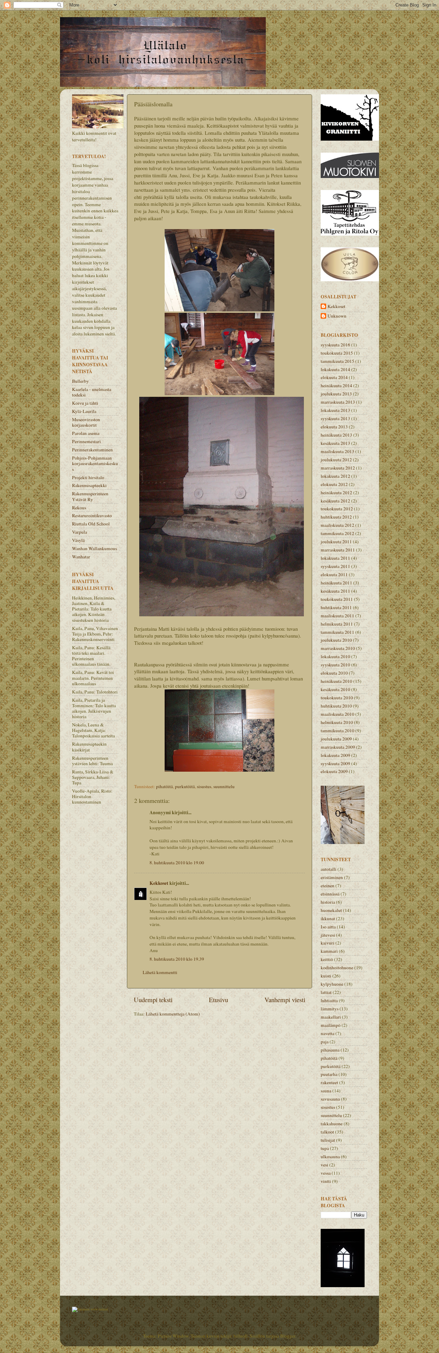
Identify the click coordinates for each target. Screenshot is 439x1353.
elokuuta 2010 (334, 673)
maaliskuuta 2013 (337, 451)
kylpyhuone (332, 984)
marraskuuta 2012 (338, 468)
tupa (325, 1148)
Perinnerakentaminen (92, 450)
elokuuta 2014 (334, 377)
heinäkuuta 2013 (336, 435)
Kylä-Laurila (84, 411)
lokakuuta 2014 (335, 369)
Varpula (79, 532)
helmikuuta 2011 (337, 624)
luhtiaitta (329, 1000)
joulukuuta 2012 (336, 459)
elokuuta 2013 (334, 427)
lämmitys (330, 1009)
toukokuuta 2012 (337, 509)
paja (325, 1042)
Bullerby (80, 381)
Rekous (79, 508)
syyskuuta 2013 (335, 418)
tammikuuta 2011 (337, 632)
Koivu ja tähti (85, 403)
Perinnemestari (86, 441)
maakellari (331, 1017)
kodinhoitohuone (337, 967)
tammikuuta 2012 (337, 533)
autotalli (328, 869)
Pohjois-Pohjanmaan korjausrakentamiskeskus (95, 463)
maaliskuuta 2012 (337, 525)
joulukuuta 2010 (336, 640)
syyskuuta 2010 (335, 665)
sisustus (204, 786)
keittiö (327, 959)
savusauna (330, 1099)
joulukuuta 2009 (336, 739)
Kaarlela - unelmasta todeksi (91, 392)
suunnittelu (224, 786)
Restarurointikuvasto (92, 515)
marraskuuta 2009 (338, 747)
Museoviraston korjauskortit (86, 422)
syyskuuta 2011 (335, 566)
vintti (326, 1181)
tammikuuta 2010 (337, 730)
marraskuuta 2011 (338, 550)
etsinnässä (330, 894)
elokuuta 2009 (334, 771)
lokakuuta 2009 (335, 755)
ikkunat (328, 918)
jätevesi (328, 935)
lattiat (326, 992)
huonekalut (331, 910)
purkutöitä (185, 786)
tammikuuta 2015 (337, 361)
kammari (329, 951)
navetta (327, 1033)
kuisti (326, 976)
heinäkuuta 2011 (336, 583)
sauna (326, 1091)
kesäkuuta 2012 (335, 501)
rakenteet (329, 1082)
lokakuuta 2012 (335, 476)
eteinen (327, 885)
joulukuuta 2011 (336, 541)
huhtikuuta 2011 (336, 607)
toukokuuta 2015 (337, 353)
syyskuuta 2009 (335, 763)
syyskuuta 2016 (335, 345)
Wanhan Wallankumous (94, 548)
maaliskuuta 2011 (337, 616)
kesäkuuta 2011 (335, 591)
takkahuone (332, 1123)
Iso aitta (328, 927)
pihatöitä (164, 786)
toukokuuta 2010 (337, 698)
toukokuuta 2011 (337, 599)
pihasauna (330, 1050)
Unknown (337, 316)
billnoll (241, 1336)
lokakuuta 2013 (335, 410)
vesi (324, 1165)
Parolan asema (85, 433)
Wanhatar (81, 557)
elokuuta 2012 (334, 484)
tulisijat (328, 1140)
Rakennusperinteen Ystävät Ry (90, 496)
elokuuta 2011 (334, 574)
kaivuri (327, 943)
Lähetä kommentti (160, 972)
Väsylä (78, 540)
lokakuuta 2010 (335, 656)
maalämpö (331, 1025)
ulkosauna (330, 1156)
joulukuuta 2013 (336, 394)
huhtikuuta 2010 (336, 706)
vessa (326, 1173)
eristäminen (332, 877)
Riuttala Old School (91, 524)
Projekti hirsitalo (88, 477)
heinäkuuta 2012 (336, 492)
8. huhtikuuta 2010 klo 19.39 (177, 959)
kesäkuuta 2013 (335, 443)
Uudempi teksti (153, 999)
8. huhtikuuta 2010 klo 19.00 (177, 862)
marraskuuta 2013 (338, 402)
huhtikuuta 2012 (336, 517)
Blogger (287, 1336)
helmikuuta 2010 (337, 722)
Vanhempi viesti (284, 999)
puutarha (329, 1074)
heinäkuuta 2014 (336, 385)
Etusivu (218, 999)
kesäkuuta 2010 (335, 689)
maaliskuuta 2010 (337, 714)
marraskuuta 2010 (338, 648)
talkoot (327, 1132)
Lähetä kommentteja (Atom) (173, 1014)
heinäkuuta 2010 (336, 681)
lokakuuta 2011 (335, 558)
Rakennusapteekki (89, 485)
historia (328, 902)
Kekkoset (159, 883)
